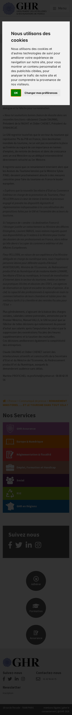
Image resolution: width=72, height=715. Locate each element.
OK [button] (16, 92)
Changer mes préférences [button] (41, 92)
